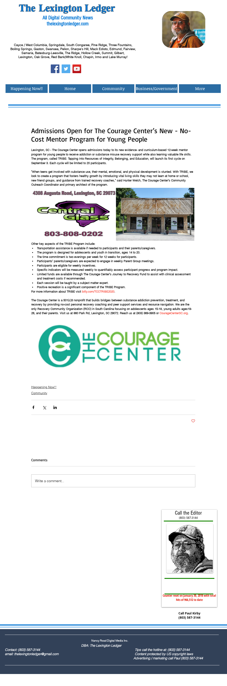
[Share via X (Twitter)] (44, 407)
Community (39, 393)
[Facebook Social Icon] (55, 68)
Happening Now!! (44, 387)
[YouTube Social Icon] (76, 68)
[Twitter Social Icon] (66, 68)
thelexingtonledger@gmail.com (36, 654)
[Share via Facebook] (33, 407)
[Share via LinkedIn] (55, 407)
